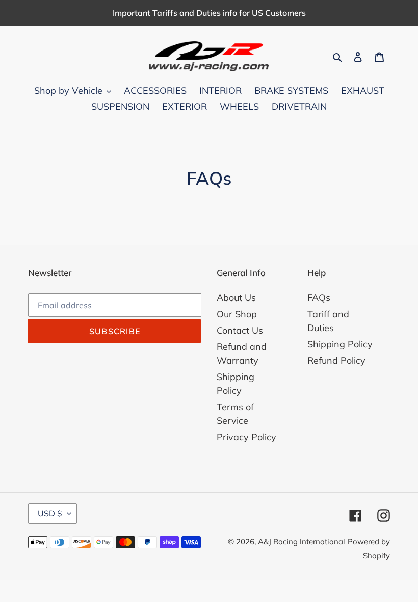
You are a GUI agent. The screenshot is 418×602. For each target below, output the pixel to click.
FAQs (318, 298)
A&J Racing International (301, 541)
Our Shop (237, 314)
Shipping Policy (340, 344)
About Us (236, 298)
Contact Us (240, 330)
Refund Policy (336, 360)
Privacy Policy (246, 437)
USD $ (50, 513)
